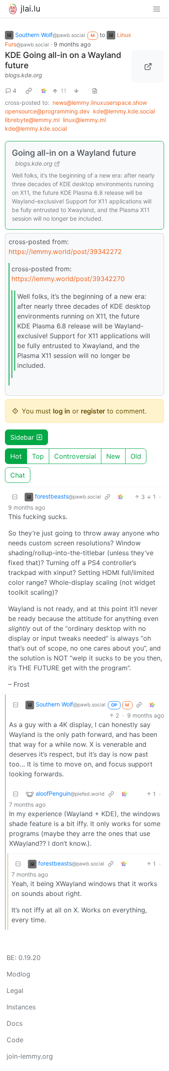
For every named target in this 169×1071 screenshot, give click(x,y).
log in (61, 411)
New (113, 456)
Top (38, 456)
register (93, 411)
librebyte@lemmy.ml (32, 119)
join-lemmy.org (30, 1056)
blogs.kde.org (23, 75)
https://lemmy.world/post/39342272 (65, 251)
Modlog (18, 974)
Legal (15, 990)
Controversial (75, 456)
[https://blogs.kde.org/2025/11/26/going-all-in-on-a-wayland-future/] (148, 66)
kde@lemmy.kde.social (124, 111)
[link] (28, 90)
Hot (16, 456)
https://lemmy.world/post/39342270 (68, 279)
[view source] (94, 90)
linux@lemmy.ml (84, 119)
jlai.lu (31, 9)
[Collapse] (14, 496)
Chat (17, 475)
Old (135, 456)
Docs (15, 1023)
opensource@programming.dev (47, 111)
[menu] (156, 8)
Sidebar (22, 437)
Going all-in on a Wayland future (74, 153)
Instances (21, 1007)
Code (15, 1040)
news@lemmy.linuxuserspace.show (100, 102)
